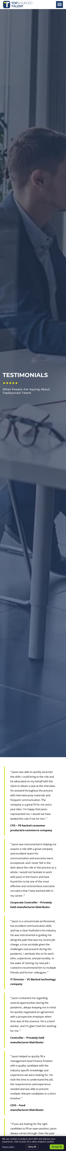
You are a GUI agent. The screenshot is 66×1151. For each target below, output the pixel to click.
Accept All (57, 1146)
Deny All (32, 1146)
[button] (59, 4)
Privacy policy (8, 1147)
